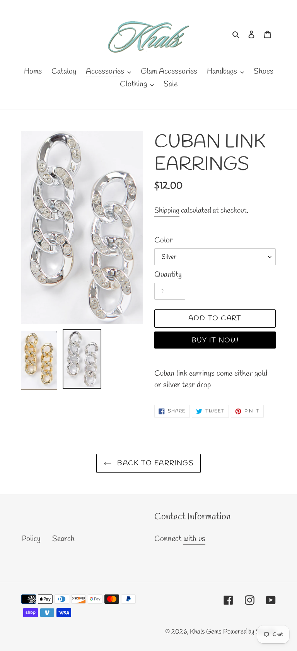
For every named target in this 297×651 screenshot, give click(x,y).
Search (63, 539)
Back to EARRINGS (154, 463)
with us (194, 539)
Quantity (168, 275)
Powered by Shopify (249, 631)
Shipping (166, 211)
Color (163, 240)
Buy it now (215, 340)
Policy (31, 539)
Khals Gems (205, 631)
